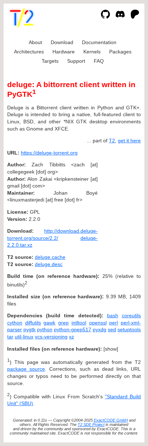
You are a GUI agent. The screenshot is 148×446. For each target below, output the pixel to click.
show (111, 349)
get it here (129, 140)
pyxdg (99, 329)
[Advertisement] (119, 196)
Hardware (63, 51)
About (35, 42)
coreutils (131, 315)
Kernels (92, 51)
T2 (112, 140)
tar (10, 337)
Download (62, 42)
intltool (78, 323)
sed (112, 329)
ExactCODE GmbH (111, 420)
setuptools (129, 329)
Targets (50, 61)
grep (63, 323)
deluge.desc (49, 264)
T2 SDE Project (91, 424)
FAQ (99, 61)
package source (26, 369)
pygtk (29, 329)
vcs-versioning (51, 337)
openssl (98, 323)
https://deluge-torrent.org (49, 153)
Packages (120, 51)
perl (113, 323)
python (44, 329)
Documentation (99, 42)
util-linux (24, 337)
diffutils (33, 323)
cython (14, 323)
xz (71, 337)
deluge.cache (50, 257)
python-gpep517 (72, 329)
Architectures (29, 51)
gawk (49, 323)
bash (112, 315)
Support (76, 61)
